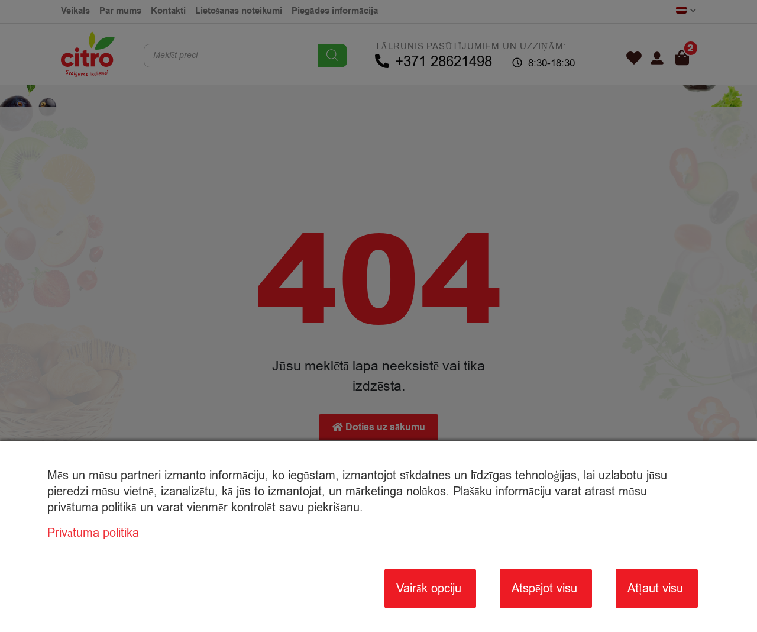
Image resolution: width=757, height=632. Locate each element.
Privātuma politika (93, 533)
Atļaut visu (655, 588)
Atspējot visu (544, 588)
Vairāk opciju (428, 588)
